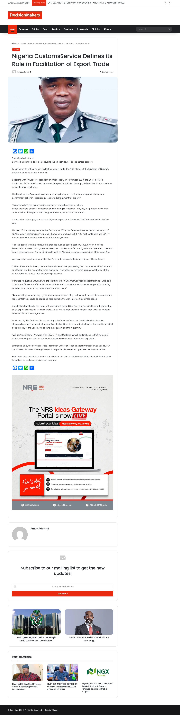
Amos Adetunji (23, 72)
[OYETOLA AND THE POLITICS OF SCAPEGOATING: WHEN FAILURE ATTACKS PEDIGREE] (62, 672)
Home (17, 43)
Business (23, 29)
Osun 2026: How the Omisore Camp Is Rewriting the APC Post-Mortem (26, 687)
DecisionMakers (51, 710)
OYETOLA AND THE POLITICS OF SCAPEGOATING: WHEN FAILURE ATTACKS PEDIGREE (62, 687)
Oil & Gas (96, 29)
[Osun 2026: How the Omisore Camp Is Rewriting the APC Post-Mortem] (27, 672)
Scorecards (82, 29)
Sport (45, 29)
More (106, 29)
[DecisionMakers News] (25, 15)
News (12, 29)
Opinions (68, 29)
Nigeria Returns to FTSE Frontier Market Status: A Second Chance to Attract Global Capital (97, 687)
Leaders (56, 29)
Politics (35, 29)
